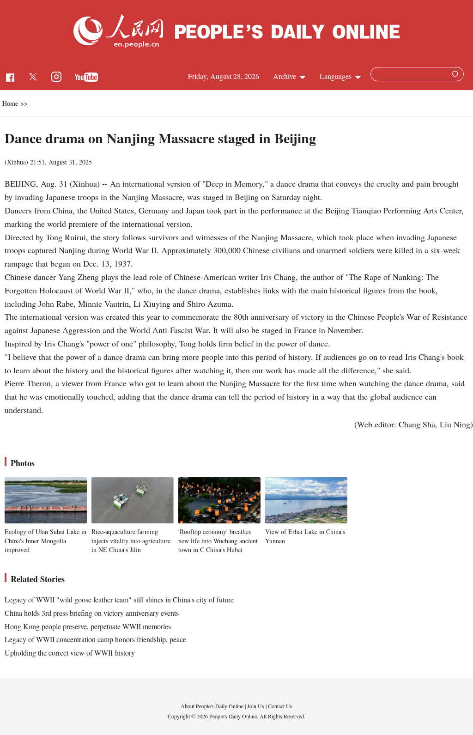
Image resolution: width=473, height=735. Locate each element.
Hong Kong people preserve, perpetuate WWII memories (88, 626)
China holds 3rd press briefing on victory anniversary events (92, 613)
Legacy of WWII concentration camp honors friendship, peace (95, 639)
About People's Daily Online (212, 706)
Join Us (256, 706)
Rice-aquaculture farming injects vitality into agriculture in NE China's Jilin (130, 540)
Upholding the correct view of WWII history (70, 652)
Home (10, 103)
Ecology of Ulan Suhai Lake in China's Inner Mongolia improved (45, 540)
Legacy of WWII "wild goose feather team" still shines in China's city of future (119, 599)
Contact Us (280, 706)
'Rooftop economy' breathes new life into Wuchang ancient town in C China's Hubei (218, 540)
